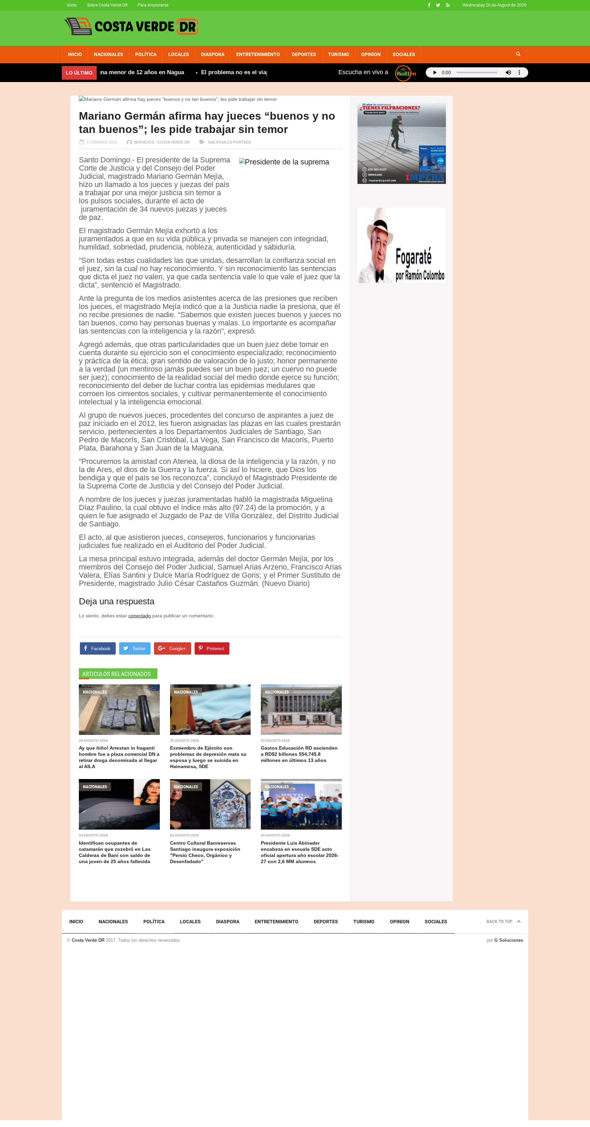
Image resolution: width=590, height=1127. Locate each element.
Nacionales (108, 54)
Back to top (500, 921)
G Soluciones (508, 940)
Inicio (72, 5)
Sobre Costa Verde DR (107, 5)
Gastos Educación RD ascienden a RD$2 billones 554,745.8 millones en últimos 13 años (299, 754)
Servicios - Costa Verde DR (162, 142)
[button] (518, 54)
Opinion (371, 54)
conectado (139, 615)
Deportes (304, 54)
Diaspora (212, 54)
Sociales (404, 54)
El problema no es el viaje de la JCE (230, 72)
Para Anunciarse (153, 5)
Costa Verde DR (88, 940)
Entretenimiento (258, 54)
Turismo (338, 54)
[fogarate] (401, 244)
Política (145, 54)
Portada (242, 142)
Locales (178, 54)
